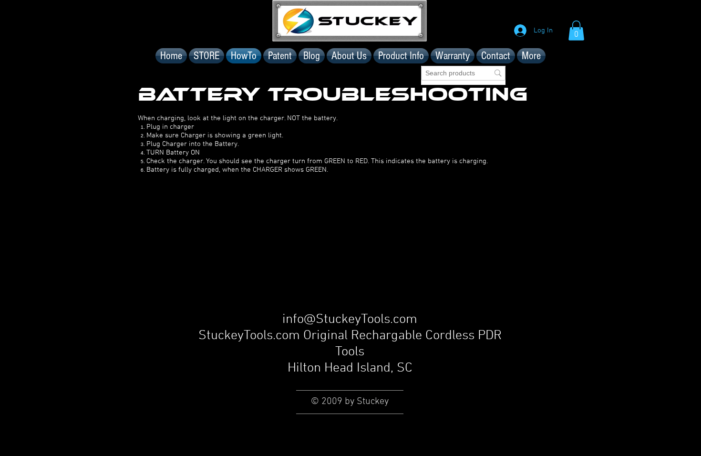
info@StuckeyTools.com (349, 319)
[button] (576, 31)
